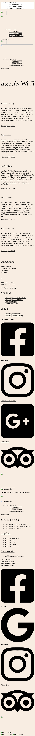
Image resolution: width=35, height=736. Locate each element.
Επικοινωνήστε (10, 3)
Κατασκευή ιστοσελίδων (15, 493)
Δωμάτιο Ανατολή (7, 103)
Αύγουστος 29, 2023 (8, 157)
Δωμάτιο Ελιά (6, 135)
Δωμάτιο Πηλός (6, 166)
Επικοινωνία (7, 551)
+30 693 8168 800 (15, 6)
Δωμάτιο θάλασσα (7, 228)
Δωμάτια (5, 533)
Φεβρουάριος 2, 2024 (8, 126)
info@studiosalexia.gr (16, 8)
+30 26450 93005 (15, 4)
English (10, 734)
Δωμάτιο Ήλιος (6, 197)
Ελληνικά (7, 732)
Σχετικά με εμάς (10, 519)
